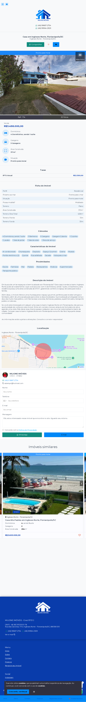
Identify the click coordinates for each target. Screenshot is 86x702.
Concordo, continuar (18, 692)
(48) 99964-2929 (44, 28)
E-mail (64, 435)
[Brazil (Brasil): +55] (5, 401)
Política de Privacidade (27, 430)
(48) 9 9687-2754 (11, 380)
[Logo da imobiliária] (43, 607)
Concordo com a (20, 430)
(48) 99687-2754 (44, 25)
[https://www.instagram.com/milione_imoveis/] (2, 4)
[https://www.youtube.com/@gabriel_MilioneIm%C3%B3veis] (6, 4)
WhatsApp (23, 435)
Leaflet (81, 367)
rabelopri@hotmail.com (13, 383)
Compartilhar (36, 45)
